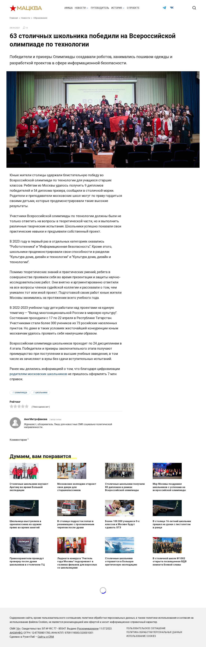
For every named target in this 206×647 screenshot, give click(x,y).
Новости (80, 8)
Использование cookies (141, 636)
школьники (41, 392)
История (116, 8)
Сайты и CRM (46, 636)
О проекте (133, 8)
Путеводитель (100, 8)
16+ (18, 628)
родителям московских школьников (38, 374)
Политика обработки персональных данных (154, 632)
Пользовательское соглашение (146, 628)
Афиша (68, 8)
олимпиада (21, 392)
